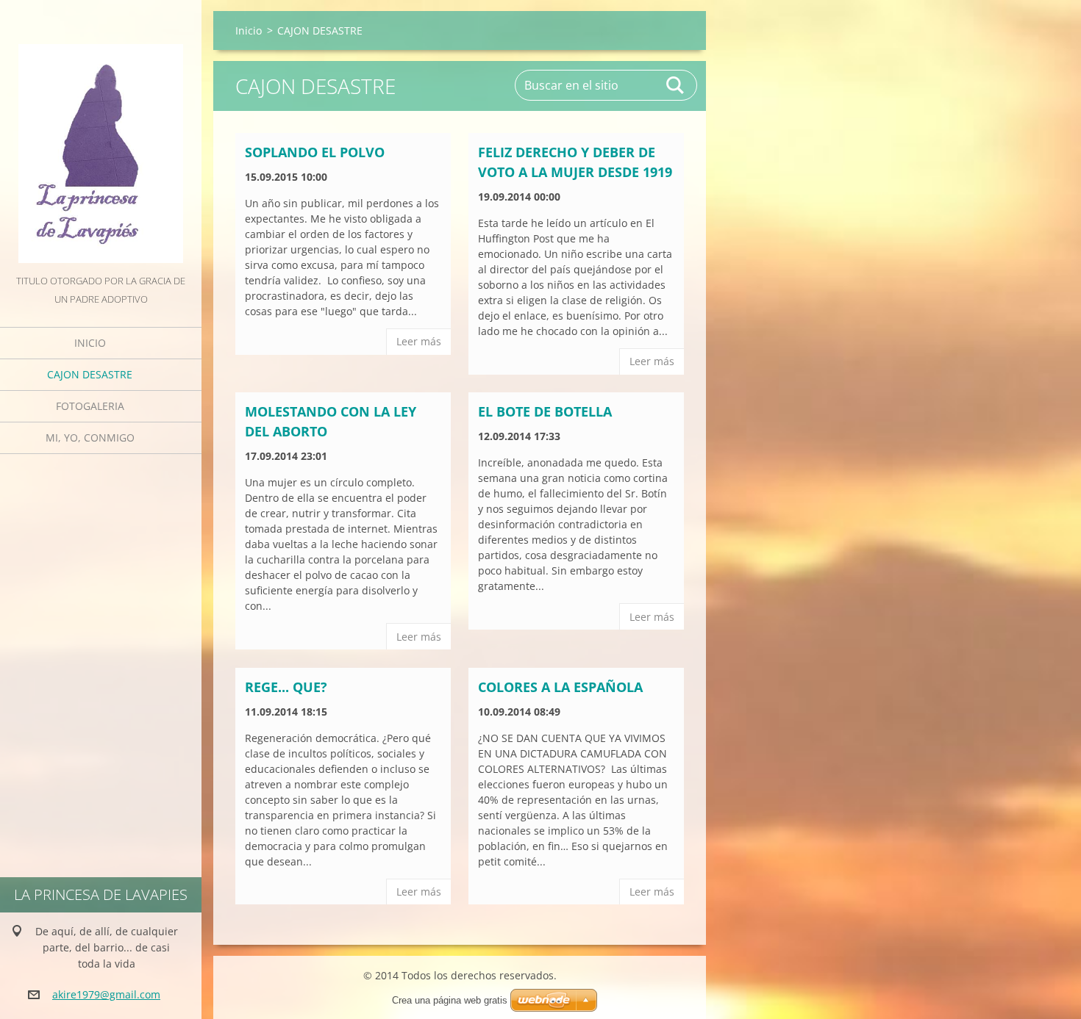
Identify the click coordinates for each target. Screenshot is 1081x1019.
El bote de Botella (545, 411)
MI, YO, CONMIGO (90, 437)
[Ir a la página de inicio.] (100, 136)
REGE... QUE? (286, 687)
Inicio (90, 343)
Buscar (675, 85)
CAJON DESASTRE (89, 374)
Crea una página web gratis (449, 1000)
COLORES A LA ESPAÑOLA (560, 687)
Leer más (418, 341)
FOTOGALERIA (90, 406)
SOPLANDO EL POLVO (315, 152)
